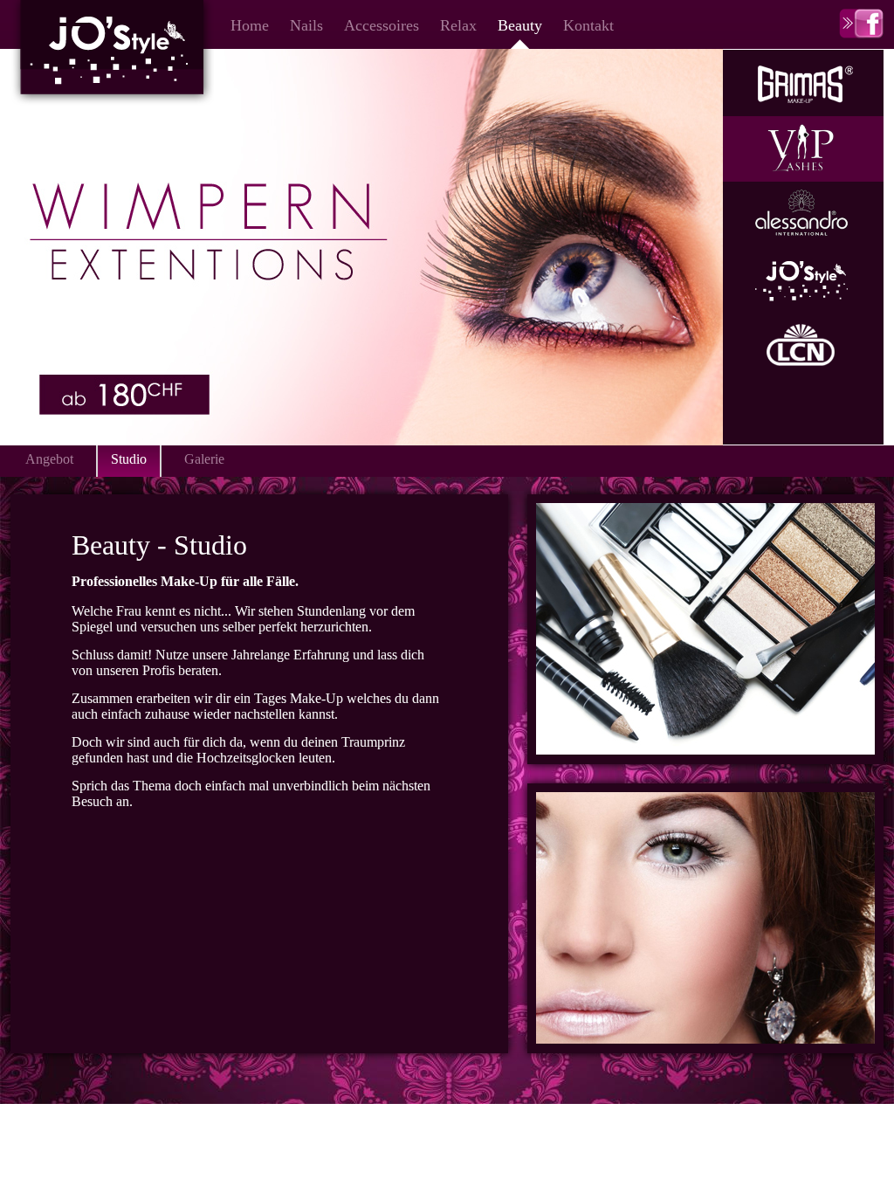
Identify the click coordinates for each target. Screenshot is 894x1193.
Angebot (49, 459)
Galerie (204, 459)
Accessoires (381, 25)
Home (249, 25)
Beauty (520, 25)
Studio (129, 459)
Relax (458, 25)
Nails (306, 25)
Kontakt (588, 25)
